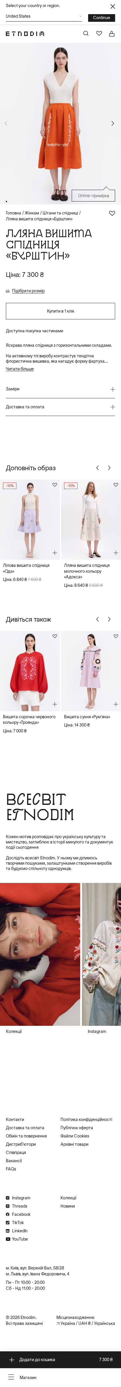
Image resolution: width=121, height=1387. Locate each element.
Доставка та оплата (25, 1127)
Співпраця (16, 1152)
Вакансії (14, 1160)
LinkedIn (20, 1231)
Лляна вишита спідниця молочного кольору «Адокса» (87, 571)
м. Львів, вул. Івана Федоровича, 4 (37, 1274)
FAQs (11, 1169)
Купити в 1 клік (60, 311)
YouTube (20, 1239)
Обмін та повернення (26, 1136)
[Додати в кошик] (55, 553)
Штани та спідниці (60, 213)
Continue (101, 17)
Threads (19, 1206)
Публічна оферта (76, 1127)
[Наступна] (114, 123)
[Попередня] (98, 468)
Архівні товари (74, 1144)
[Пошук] (86, 34)
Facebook (21, 1214)
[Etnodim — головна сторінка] (25, 34)
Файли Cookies (74, 1136)
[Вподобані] (99, 34)
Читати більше (20, 368)
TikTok (18, 1222)
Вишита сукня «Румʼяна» (87, 716)
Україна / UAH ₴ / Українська (87, 1323)
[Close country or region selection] (112, 6)
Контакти (15, 1119)
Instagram (21, 1198)
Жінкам (32, 213)
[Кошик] (112, 34)
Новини (67, 1206)
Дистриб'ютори (21, 1144)
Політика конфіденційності (86, 1119)
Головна (13, 213)
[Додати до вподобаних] (112, 213)
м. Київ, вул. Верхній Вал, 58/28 (35, 1268)
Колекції (68, 1198)
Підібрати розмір (28, 290)
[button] (44, 18)
